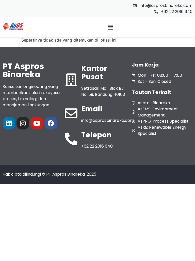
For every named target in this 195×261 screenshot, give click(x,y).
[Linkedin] (9, 123)
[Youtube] (36, 123)
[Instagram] (23, 123)
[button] (110, 27)
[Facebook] (50, 123)
